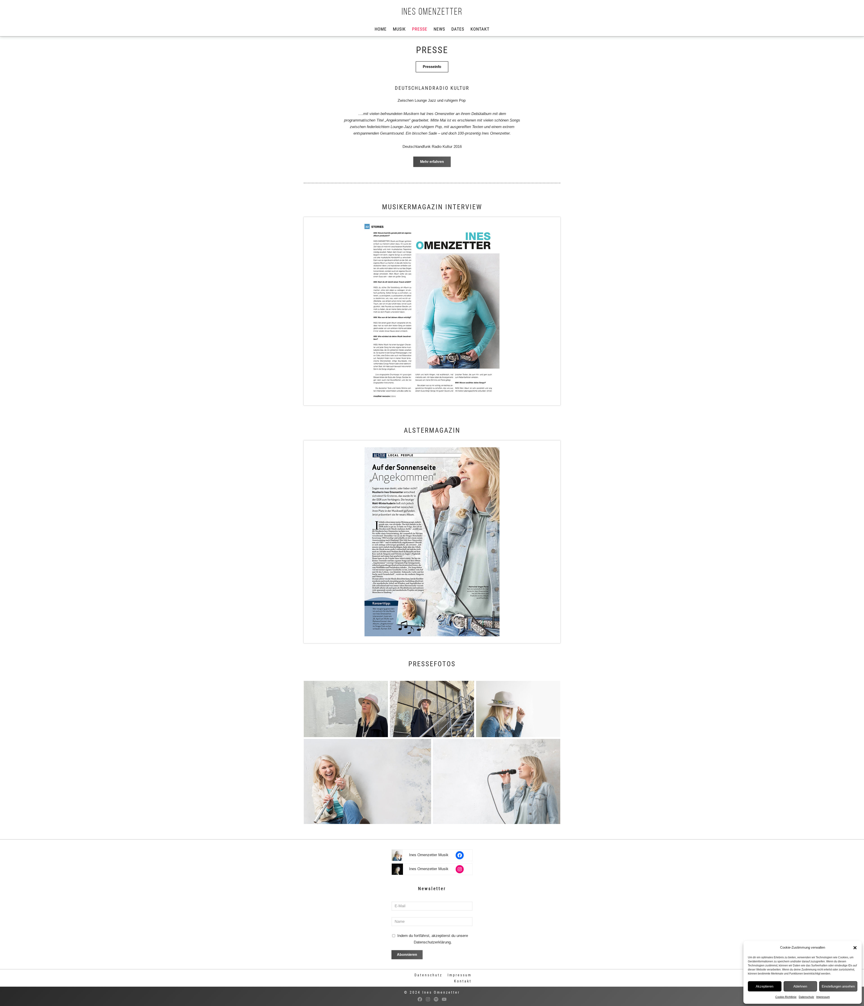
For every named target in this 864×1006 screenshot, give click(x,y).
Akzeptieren (764, 986)
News (439, 29)
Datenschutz (806, 997)
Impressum (823, 997)
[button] (855, 947)
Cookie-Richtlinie (785, 997)
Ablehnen (800, 986)
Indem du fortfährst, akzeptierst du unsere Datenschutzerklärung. (432, 939)
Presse (419, 29)
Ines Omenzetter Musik (428, 855)
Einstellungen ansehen (838, 986)
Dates (457, 29)
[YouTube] (444, 999)
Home (381, 29)
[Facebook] (460, 855)
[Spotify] (436, 999)
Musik (399, 29)
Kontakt (479, 29)
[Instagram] (460, 869)
